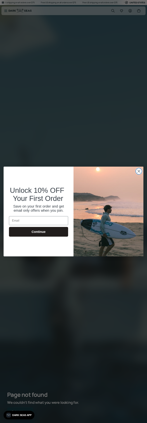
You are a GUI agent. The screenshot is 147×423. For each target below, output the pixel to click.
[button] (19, 415)
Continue (39, 232)
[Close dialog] (139, 171)
